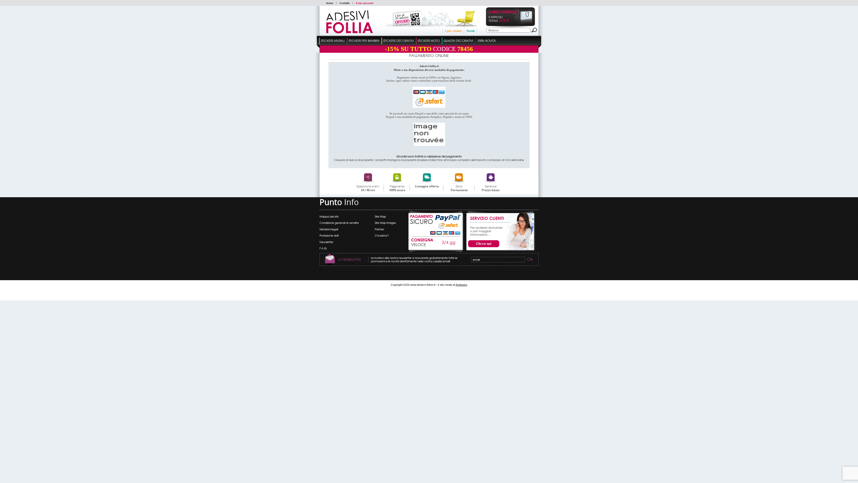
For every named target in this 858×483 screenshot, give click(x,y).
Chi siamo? (382, 235)
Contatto (344, 3)
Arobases (461, 284)
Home (329, 3)
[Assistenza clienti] (500, 251)
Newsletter (326, 242)
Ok (529, 260)
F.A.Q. (323, 248)
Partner (379, 229)
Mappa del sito (329, 216)
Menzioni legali (329, 229)
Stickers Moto (429, 40)
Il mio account (364, 3)
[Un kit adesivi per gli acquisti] (425, 25)
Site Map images (385, 223)
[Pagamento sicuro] (436, 223)
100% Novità (486, 40)
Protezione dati (329, 235)
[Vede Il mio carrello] (522, 23)
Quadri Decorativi (458, 40)
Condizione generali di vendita (339, 223)
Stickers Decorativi (398, 40)
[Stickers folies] (349, 32)
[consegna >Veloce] (436, 244)
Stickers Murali (333, 40)
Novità (470, 31)
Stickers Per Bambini (364, 40)
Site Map (380, 216)
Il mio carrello (503, 12)
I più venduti (453, 31)
